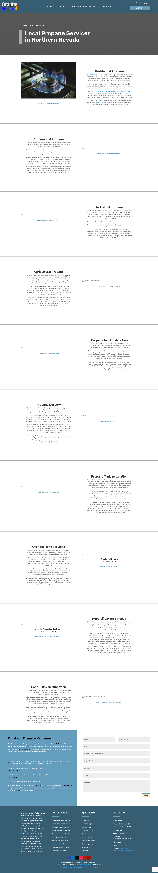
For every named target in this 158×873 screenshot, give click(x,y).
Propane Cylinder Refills (108, 567)
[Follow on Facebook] (69, 858)
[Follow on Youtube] (85, 858)
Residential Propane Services (48, 103)
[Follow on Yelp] (89, 858)
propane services (25, 749)
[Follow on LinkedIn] (73, 858)
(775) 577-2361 (142, 3)
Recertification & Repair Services (47, 637)
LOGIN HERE (140, 8)
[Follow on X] (77, 858)
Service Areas (86, 6)
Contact (113, 6)
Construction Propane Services (48, 353)
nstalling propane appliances (121, 91)
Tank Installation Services (48, 492)
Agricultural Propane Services (108, 286)
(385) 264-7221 (13, 771)
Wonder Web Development (83, 864)
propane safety (102, 102)
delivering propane (103, 91)
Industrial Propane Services (47, 220)
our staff (18, 790)
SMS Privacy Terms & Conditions (87, 867)
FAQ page (38, 785)
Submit (146, 795)
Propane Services (73, 6)
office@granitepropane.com (125, 851)
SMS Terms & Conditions (68, 867)
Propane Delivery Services (108, 421)
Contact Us (110, 118)
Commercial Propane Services (108, 154)
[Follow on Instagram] (81, 858)
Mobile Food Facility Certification (108, 702)
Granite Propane (94, 75)
